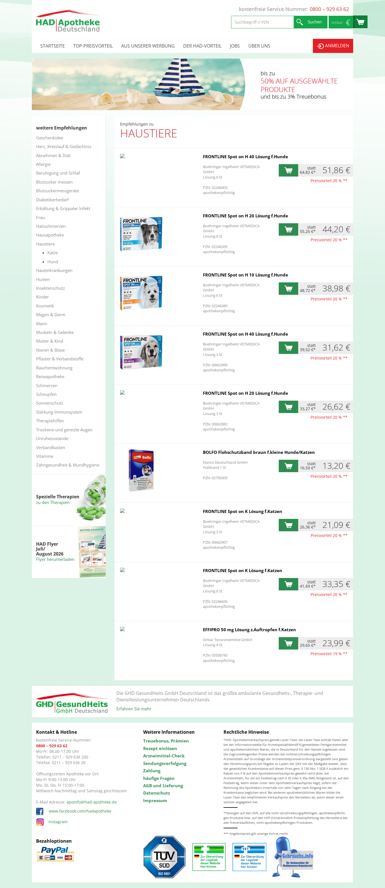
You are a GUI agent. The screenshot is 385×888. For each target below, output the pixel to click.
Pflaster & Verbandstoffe (59, 359)
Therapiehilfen (50, 420)
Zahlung (151, 770)
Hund (52, 261)
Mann (41, 323)
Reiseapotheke (50, 376)
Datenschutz (156, 793)
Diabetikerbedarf (52, 199)
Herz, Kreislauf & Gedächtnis (63, 146)
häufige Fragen (158, 778)
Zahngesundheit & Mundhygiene (67, 465)
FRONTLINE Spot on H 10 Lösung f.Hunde (245, 275)
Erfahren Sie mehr (133, 708)
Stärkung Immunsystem (59, 412)
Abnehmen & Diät (53, 155)
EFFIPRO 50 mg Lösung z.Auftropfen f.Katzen (249, 629)
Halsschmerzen (51, 226)
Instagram (58, 821)
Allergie (43, 164)
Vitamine (44, 456)
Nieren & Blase (50, 350)
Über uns (259, 46)
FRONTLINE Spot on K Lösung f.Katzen (242, 511)
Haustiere (45, 244)
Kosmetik (45, 306)
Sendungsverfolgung (164, 763)
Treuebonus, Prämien (166, 741)
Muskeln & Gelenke (55, 332)
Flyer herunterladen (55, 559)
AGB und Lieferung (163, 785)
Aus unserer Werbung (148, 46)
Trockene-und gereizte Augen (64, 429)
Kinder (42, 297)
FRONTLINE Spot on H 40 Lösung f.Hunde (245, 156)
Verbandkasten (50, 447)
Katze (52, 252)
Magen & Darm (50, 314)
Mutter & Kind (49, 341)
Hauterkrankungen (54, 270)
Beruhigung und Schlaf (58, 173)
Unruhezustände (52, 438)
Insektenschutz (50, 288)
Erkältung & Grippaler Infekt (63, 208)
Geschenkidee (49, 137)
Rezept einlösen (160, 748)
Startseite (52, 46)
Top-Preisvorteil (93, 46)
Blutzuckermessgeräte (57, 190)
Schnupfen (46, 394)
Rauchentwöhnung (54, 368)
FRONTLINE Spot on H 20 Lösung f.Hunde (245, 215)
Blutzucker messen (54, 182)
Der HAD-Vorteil (202, 46)
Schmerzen (46, 385)
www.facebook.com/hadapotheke (79, 811)
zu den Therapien (53, 502)
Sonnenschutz (49, 403)
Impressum (155, 800)
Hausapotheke (50, 235)
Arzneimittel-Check (164, 755)
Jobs (235, 46)
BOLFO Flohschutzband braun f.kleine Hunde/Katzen (259, 452)
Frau (40, 217)
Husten (43, 279)
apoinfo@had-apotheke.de (92, 802)
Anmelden (336, 46)
